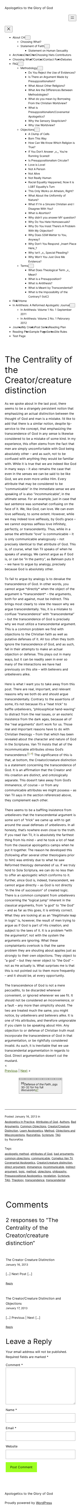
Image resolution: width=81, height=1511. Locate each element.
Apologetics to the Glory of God (29, 8)
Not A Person (36, 169)
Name (11, 1410)
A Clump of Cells (38, 134)
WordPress (44, 1503)
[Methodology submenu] (40, 68)
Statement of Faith (32, 46)
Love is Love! (36, 164)
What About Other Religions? (46, 85)
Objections (27, 129)
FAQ (15, 63)
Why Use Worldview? (41, 125)
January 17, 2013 (17, 1308)
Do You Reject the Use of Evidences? (51, 72)
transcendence (34, 1180)
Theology (18, 1180)
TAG (58, 1135)
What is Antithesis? (40, 283)
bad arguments (64, 1153)
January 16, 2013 (17, 1264)
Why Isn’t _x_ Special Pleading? (48, 252)
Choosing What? (30, 41)
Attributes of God (47, 1121)
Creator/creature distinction (54, 1162)
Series (50, 331)
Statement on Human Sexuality (48, 50)
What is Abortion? (39, 213)
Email (11, 1428)
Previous (11, 1071)
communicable (40, 1158)
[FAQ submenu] (20, 64)
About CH (19, 37)
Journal (17, 327)
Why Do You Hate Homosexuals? (49, 221)
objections (44, 1171)
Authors (64, 1121)
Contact (38, 59)
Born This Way (37, 138)
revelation (49, 1175)
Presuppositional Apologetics (23, 1175)
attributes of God (41, 1153)
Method (49, 1130)
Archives (18, 54)
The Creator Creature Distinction (30, 1260)
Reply (9, 1283)
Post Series (42, 327)
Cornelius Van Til (62, 1158)
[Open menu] (72, 18)
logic (22, 1171)
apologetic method (17, 1153)
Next (24, 1071)
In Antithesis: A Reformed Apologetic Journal (41, 305)
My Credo (28, 327)
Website (11, 1446)
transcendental (55, 1180)
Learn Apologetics (31, 1130)
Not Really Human (39, 177)
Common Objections (33, 1126)
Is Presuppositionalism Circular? (48, 160)
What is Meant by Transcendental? (50, 287)
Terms (24, 265)
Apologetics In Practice (19, 1121)
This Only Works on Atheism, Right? (51, 191)
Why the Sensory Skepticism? (47, 120)
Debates (66, 59)
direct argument (15, 1167)
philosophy (59, 1171)
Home (23, 300)
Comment (14, 1365)
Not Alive (34, 173)
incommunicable (53, 1167)
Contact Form (52, 59)
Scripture (48, 1135)
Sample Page (38, 331)
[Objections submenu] (37, 130)
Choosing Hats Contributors (53, 54)
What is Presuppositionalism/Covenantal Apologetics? (48, 112)
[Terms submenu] (31, 266)
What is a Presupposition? (44, 279)
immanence (34, 1167)
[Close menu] (9, 29)
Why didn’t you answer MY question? (52, 217)
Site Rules (60, 331)
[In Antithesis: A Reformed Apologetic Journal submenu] (72, 305)
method (31, 1171)
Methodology (28, 68)
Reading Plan (57, 327)
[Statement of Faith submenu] (47, 46)
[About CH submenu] (27, 38)
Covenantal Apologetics (20, 1162)
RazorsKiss (33, 1135)
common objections (17, 1158)
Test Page (19, 336)
